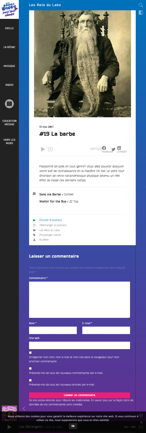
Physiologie (45, 234)
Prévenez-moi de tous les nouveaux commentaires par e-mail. (66, 372)
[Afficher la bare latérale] (140, 12)
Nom (32, 323)
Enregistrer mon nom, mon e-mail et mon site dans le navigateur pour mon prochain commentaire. (74, 359)
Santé (57, 234)
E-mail (87, 323)
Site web (34, 338)
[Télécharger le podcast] (50, 149)
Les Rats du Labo (49, 230)
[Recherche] (140, 5)
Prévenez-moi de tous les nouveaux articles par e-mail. (61, 384)
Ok (73, 426)
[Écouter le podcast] (43, 149)
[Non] (141, 422)
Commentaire (38, 278)
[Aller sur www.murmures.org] (9, 103)
